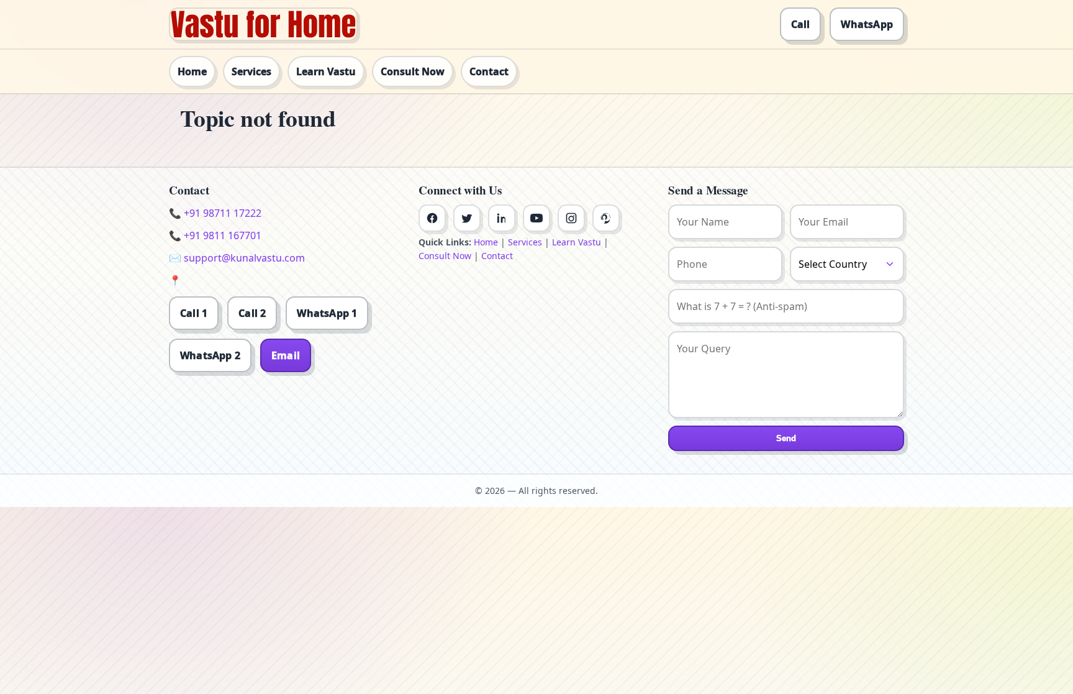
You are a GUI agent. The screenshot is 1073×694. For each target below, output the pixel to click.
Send (786, 438)
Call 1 (193, 313)
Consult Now (413, 71)
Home (192, 71)
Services (251, 71)
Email (285, 355)
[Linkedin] (501, 218)
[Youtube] (536, 218)
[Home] (263, 24)
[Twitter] (467, 218)
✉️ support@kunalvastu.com (237, 258)
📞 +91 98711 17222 (215, 213)
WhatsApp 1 (327, 313)
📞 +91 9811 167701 (215, 235)
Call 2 (252, 313)
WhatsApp (867, 24)
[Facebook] (432, 218)
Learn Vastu (326, 71)
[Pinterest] (606, 218)
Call (800, 24)
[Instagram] (571, 218)
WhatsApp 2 (210, 355)
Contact (489, 71)
